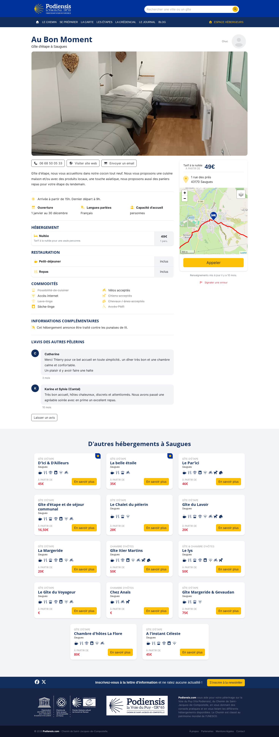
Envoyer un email (122, 163)
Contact (240, 731)
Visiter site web (86, 163)
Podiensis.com (187, 697)
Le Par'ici (190, 462)
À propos (194, 731)
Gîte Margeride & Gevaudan (208, 592)
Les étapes (104, 22)
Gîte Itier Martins (126, 550)
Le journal (147, 22)
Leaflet (243, 252)
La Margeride (50, 550)
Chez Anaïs (120, 592)
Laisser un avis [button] (44, 417)
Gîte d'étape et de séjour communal (61, 507)
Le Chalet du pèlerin (129, 504)
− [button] (185, 198)
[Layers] (241, 194)
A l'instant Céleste (163, 633)
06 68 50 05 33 (50, 163)
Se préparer (69, 22)
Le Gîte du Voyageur (57, 592)
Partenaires (207, 731)
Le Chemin (49, 22)
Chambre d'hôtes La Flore (98, 633)
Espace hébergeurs (228, 22)
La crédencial (125, 22)
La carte (87, 22)
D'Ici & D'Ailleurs (53, 462)
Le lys (187, 550)
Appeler (213, 262)
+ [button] (185, 192)
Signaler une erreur (216, 282)
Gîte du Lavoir (195, 504)
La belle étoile (123, 462)
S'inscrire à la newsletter (226, 682)
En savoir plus (84, 481)
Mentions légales (225, 731)
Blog (162, 22)
